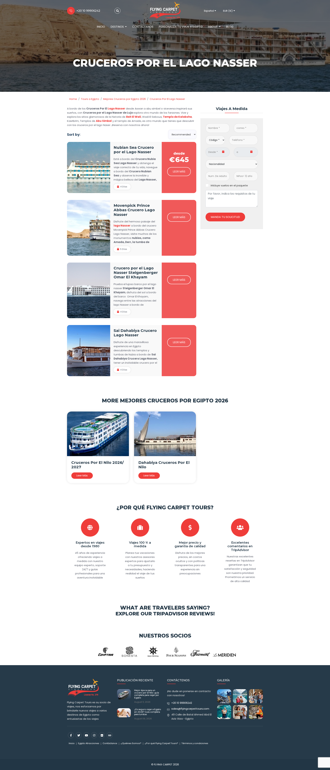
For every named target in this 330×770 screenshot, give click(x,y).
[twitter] (79, 735)
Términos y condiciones (195, 743)
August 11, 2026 (142, 702)
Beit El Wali (133, 117)
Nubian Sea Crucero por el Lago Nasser (134, 149)
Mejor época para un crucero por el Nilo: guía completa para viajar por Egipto (146, 694)
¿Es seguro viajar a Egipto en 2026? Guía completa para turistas (147, 712)
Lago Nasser (116, 108)
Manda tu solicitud (225, 217)
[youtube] (86, 735)
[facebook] (71, 735)
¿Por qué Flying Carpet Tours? (165, 507)
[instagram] (94, 735)
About (213, 27)
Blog (229, 27)
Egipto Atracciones (88, 743)
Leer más (179, 171)
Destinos (117, 27)
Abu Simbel (104, 121)
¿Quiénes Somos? (131, 743)
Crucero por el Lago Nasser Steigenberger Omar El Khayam (136, 273)
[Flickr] (102, 735)
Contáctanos (142, 27)
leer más (82, 475)
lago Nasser (122, 225)
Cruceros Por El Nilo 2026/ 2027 (97, 464)
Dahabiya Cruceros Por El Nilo (164, 464)
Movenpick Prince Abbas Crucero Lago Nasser (134, 210)
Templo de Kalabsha (177, 117)
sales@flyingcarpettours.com (190, 708)
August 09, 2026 (143, 718)
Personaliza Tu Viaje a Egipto (181, 27)
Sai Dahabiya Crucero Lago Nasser (135, 332)
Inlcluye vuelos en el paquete (229, 185)
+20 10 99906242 (181, 703)
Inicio (101, 27)
